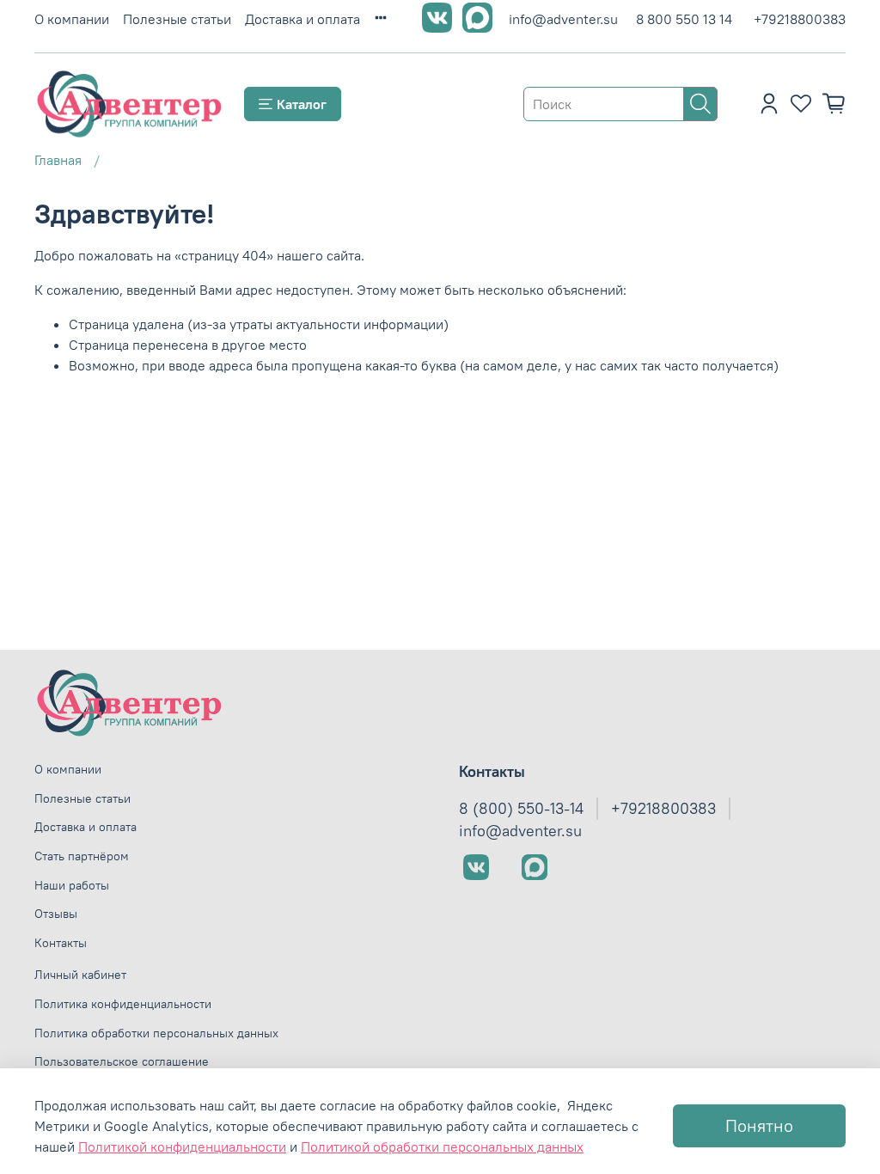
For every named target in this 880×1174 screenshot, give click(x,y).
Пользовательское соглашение (121, 1061)
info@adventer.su (563, 19)
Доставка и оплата (302, 19)
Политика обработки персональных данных (156, 1033)
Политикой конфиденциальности (182, 1146)
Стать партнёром (81, 856)
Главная (58, 159)
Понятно (759, 1125)
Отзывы (55, 913)
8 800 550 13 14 (684, 19)
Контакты (60, 943)
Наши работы (71, 885)
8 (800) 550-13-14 (521, 808)
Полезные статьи (177, 19)
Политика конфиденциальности (122, 1004)
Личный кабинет (80, 974)
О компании (71, 19)
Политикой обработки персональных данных (442, 1146)
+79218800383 (800, 19)
